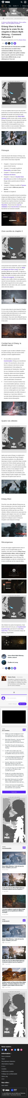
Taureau (23, 185)
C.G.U (3, 1066)
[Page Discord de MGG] (6, 1050)
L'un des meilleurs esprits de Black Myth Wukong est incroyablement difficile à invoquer (13, 911)
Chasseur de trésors (9, 174)
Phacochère (7, 170)
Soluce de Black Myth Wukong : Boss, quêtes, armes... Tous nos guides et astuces (13, 23)
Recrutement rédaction (8, 1061)
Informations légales (7, 1064)
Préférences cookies (7, 1071)
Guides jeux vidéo (9, 18)
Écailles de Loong (13, 662)
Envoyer (23, 703)
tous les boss (15, 206)
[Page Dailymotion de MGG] (15, 1050)
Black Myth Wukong (19, 18)
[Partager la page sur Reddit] (12, 43)
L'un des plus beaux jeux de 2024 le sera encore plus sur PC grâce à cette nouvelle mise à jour (15, 769)
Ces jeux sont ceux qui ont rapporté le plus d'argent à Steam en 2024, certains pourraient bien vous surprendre (14, 786)
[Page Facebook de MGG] (2, 1050)
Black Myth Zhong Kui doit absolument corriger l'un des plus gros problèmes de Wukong (14, 746)
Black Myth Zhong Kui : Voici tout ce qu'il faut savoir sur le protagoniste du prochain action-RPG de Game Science (14, 741)
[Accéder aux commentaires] (15, 43)
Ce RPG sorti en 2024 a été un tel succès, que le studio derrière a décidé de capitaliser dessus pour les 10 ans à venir (14, 752)
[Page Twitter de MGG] (9, 1050)
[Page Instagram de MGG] (21, 1050)
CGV (2, 1079)
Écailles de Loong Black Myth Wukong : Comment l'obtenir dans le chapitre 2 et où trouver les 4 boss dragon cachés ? (14, 775)
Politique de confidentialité (9, 1074)
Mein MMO (4, 1085)
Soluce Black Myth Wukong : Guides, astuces (16, 656)
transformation (8, 361)
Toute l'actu (14, 792)
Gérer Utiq (4, 1076)
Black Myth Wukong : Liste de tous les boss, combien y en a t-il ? (13, 867)
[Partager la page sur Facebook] (6, 43)
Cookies (3, 1069)
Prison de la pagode (8, 277)
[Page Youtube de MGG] (12, 1050)
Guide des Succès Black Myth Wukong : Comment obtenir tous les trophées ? (13, 888)
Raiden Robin (22, 40)
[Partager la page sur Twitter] (9, 43)
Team (3, 1059)
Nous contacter (6, 1056)
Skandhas (4, 204)
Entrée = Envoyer (13, 703)
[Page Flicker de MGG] (18, 1050)
